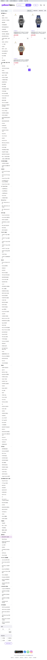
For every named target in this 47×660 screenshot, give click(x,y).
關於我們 (17, 657)
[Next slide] (28, 21)
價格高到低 (41, 10)
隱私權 (30, 657)
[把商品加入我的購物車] (27, 38)
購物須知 (21, 657)
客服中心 (12, 657)
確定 (10, 632)
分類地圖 (34, 657)
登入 (36, 5)
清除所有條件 (8, 643)
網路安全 (26, 657)
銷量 (45, 10)
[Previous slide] (14, 21)
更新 (32, 655)
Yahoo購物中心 (8, 5)
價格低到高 (35, 10)
